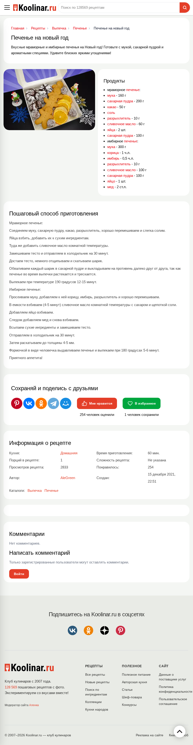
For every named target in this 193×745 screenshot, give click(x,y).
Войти (19, 574)
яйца (111, 130)
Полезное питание (136, 674)
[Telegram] (53, 403)
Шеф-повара (132, 697)
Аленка (34, 705)
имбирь (113, 158)
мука (111, 95)
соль (111, 113)
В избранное (145, 403)
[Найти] (185, 7)
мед (110, 187)
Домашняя (68, 453)
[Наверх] (179, 731)
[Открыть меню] (7, 7)
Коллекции (93, 702)
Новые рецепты (97, 682)
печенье (132, 90)
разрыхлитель (119, 118)
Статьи (127, 689)
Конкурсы (129, 705)
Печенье (51, 490)
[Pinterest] (16, 403)
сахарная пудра (120, 101)
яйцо (111, 181)
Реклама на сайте (149, 735)
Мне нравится (100, 403)
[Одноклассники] (41, 403)
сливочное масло (121, 124)
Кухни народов (96, 709)
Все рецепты (95, 674)
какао (111, 107)
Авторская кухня (134, 682)
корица (113, 153)
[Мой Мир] (65, 403)
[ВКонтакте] (29, 403)
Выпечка (35, 490)
